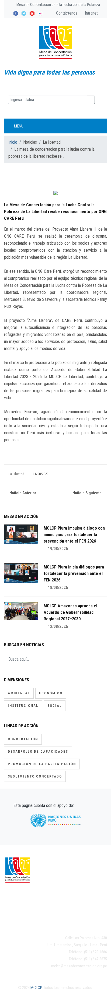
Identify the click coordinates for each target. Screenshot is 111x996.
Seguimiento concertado (35, 776)
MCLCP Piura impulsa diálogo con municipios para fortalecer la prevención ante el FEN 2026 (74, 535)
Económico (51, 693)
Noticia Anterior (22, 492)
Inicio (12, 142)
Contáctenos (66, 13)
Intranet (91, 13)
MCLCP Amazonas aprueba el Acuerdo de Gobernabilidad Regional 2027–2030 (70, 612)
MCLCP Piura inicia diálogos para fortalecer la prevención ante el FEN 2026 (74, 573)
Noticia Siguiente (87, 492)
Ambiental (19, 693)
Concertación (23, 739)
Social (54, 706)
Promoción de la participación (42, 764)
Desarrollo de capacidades (38, 751)
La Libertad (16, 474)
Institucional (23, 706)
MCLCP (36, 987)
